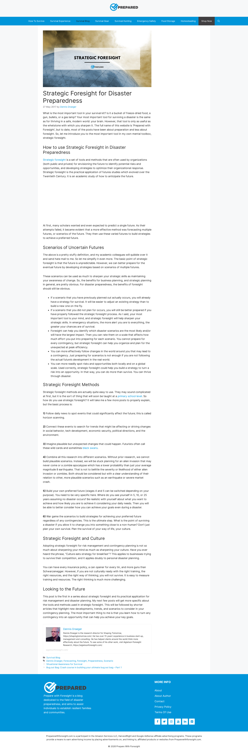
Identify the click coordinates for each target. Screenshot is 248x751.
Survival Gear (102, 21)
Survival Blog (83, 21)
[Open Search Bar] (219, 21)
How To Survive (36, 21)
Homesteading (188, 21)
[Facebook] (157, 722)
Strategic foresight (54, 159)
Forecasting (70, 660)
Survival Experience (60, 21)
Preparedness (95, 660)
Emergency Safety (146, 21)
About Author (163, 695)
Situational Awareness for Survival (64, 664)
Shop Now (206, 21)
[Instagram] (171, 722)
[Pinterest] (192, 722)
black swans (90, 447)
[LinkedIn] (185, 722)
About (158, 690)
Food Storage (168, 21)
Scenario (108, 660)
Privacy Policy (163, 706)
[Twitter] (164, 722)
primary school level (130, 396)
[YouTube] (178, 722)
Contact (159, 701)
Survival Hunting (123, 21)
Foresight (82, 660)
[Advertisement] (97, 203)
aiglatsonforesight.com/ (57, 650)
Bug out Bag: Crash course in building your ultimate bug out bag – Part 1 (84, 667)
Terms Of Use (163, 712)
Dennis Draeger (54, 660)
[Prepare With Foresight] (124, 6)
